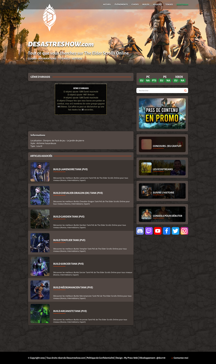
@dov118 (160, 358)
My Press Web (131, 358)
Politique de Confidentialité (100, 358)
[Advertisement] (14, 110)
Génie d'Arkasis (81, 88)
